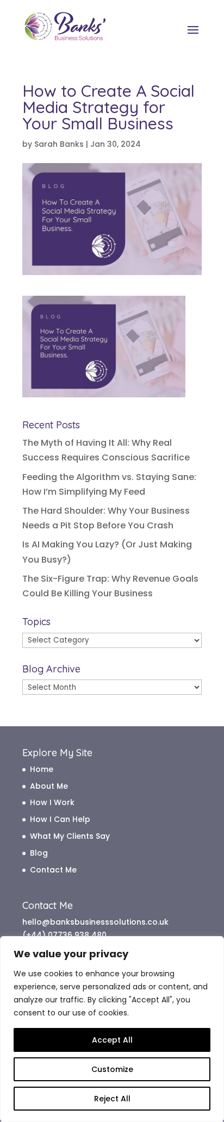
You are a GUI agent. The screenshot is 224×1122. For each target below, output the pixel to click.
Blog (39, 852)
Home (41, 769)
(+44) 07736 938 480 (64, 935)
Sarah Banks (59, 144)
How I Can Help (60, 819)
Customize (112, 1069)
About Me (49, 786)
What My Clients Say (70, 836)
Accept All (112, 1039)
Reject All (112, 1098)
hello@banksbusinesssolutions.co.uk (95, 922)
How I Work (52, 802)
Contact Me (53, 869)
